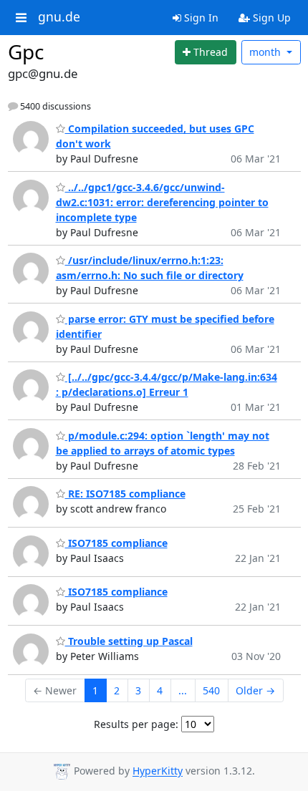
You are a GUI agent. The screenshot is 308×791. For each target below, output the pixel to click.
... (182, 690)
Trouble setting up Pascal (129, 641)
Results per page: (136, 724)
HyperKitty (158, 771)
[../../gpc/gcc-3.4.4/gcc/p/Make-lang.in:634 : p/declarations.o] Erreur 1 (166, 384)
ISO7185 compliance (116, 543)
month (266, 52)
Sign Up (270, 17)
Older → (255, 690)
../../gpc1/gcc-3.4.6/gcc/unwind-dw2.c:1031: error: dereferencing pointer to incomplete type (162, 202)
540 (211, 690)
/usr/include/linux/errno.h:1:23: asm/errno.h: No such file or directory (150, 267)
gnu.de (59, 17)
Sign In (199, 17)
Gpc (26, 51)
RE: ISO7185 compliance (125, 493)
